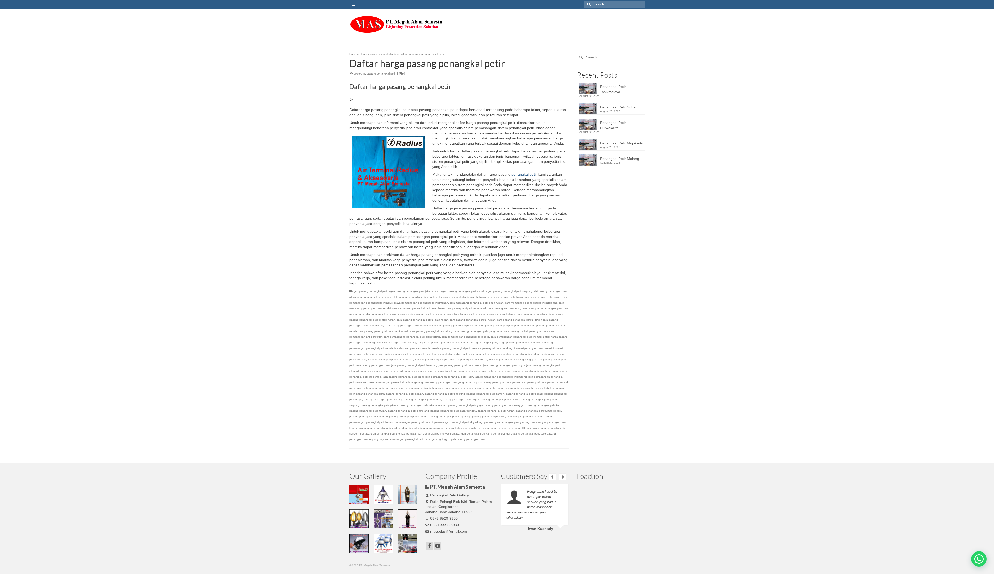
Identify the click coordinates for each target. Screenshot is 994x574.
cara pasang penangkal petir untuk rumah (384, 331)
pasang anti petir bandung (427, 388)
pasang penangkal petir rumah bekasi (538, 410)
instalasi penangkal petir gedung (520, 353)
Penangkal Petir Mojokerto (621, 143)
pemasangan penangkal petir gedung (506, 422)
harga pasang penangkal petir (479, 342)
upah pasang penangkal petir (467, 439)
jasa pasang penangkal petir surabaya (528, 371)
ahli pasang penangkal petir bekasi (370, 297)
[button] (979, 559)
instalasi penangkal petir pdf (431, 359)
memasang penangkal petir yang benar (448, 382)
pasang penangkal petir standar (368, 416)
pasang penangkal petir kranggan (505, 405)
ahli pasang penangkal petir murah (457, 297)
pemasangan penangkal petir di (414, 422)
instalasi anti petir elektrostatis (412, 348)
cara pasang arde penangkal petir (542, 308)
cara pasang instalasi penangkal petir (414, 314)
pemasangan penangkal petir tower (427, 433)
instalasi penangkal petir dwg (444, 353)
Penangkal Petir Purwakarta (613, 125)
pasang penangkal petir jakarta (379, 405)
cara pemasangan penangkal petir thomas (516, 336)
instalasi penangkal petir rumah (468, 359)
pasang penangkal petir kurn (544, 405)
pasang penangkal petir (381, 73)
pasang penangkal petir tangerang (450, 416)
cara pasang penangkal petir (498, 314)
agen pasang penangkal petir (369, 291)
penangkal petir (524, 174)
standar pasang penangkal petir (520, 433)
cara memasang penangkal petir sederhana (531, 302)
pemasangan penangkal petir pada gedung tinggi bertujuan (392, 427)
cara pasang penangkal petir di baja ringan (422, 319)
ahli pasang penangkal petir (550, 291)
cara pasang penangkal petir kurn (457, 325)
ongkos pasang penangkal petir (492, 382)
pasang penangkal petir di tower (500, 399)
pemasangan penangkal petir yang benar (475, 433)
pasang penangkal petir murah (367, 410)
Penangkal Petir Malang (619, 159)
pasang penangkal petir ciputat (422, 399)
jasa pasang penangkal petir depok (382, 371)
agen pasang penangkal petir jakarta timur (414, 291)
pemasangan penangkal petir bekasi (371, 422)
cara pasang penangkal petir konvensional (410, 325)
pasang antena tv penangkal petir (389, 388)
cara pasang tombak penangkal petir (526, 331)
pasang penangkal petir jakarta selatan (423, 405)
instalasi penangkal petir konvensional (390, 359)
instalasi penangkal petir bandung (492, 348)
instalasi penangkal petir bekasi (533, 348)
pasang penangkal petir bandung (445, 393)
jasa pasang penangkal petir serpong (481, 371)
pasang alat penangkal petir (529, 382)
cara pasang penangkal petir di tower (519, 319)
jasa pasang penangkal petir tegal (403, 376)
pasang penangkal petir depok (461, 399)
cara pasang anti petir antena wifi (466, 308)
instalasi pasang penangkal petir (451, 348)
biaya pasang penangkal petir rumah (538, 297)
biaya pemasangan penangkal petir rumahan (421, 302)
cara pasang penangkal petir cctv (537, 314)
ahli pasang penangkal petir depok (414, 297)
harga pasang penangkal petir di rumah (522, 342)
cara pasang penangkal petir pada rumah (504, 325)
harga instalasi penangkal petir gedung (392, 342)
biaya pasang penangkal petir (497, 297)
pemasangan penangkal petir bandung (530, 416)
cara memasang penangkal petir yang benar (418, 308)
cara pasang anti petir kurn (504, 308)
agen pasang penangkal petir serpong (509, 291)
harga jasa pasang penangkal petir (438, 342)
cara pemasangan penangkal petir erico (465, 336)
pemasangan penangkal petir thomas (382, 433)
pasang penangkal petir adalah (404, 393)
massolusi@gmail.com (448, 531)
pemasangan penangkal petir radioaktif (452, 427)
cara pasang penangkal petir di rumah (472, 319)
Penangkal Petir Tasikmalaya (613, 89)
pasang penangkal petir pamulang (408, 410)
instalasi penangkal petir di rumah (405, 353)
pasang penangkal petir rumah (496, 410)
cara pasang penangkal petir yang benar (478, 331)
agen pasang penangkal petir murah (463, 291)
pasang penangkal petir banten (485, 393)
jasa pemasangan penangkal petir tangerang (396, 382)
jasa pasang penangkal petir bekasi (460, 365)
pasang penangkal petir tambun (408, 416)
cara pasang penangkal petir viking (431, 331)
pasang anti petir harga (489, 388)
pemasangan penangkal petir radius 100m (503, 427)
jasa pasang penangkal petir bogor (504, 365)
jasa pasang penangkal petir (373, 365)
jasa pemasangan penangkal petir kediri (449, 376)
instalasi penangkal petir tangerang (510, 359)
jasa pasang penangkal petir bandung (414, 365)
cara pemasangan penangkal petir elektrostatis (412, 336)
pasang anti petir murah (519, 388)
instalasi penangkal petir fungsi (481, 353)
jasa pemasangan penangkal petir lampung (501, 376)
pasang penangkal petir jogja (465, 405)
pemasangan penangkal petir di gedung (458, 422)
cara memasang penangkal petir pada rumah (476, 302)
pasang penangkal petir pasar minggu (453, 410)
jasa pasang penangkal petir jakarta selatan (431, 371)
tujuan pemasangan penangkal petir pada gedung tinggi (414, 439)
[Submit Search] (588, 4)
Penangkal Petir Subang (620, 107)
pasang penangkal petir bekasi (524, 393)
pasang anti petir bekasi (459, 388)
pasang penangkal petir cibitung (383, 399)
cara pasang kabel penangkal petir (459, 314)
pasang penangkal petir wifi (488, 416)
